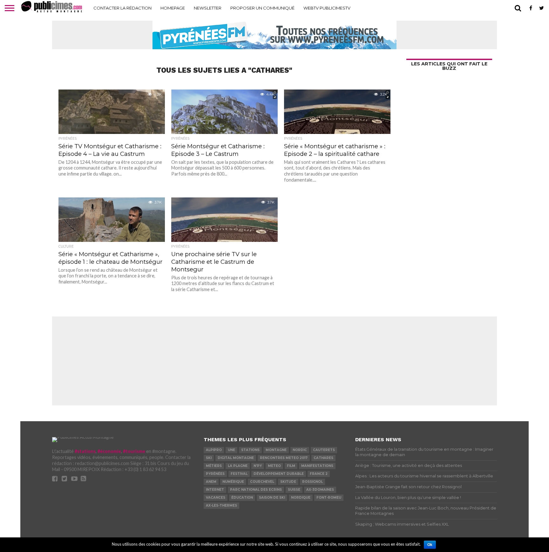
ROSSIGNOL (312, 482)
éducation (242, 497)
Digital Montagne (236, 458)
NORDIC (300, 450)
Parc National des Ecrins (256, 490)
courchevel (262, 482)
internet (215, 490)
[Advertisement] (274, 360)
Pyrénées (215, 474)
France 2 (319, 474)
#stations (85, 451)
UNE (231, 450)
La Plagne (237, 466)
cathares (323, 458)
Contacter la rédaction (122, 7)
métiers (214, 466)
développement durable (279, 474)
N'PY (258, 466)
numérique (233, 482)
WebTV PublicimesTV (326, 7)
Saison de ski (272, 497)
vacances (215, 497)
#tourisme (134, 451)
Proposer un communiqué (262, 7)
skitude (288, 482)
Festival (239, 474)
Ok (429, 544)
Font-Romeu (328, 497)
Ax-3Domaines (320, 490)
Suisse (294, 490)
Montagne (276, 450)
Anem (211, 482)
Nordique (300, 497)
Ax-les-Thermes (221, 505)
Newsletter (207, 7)
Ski (209, 458)
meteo (274, 466)
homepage (172, 7)
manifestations (317, 466)
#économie (109, 451)
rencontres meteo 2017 (284, 458)
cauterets (324, 450)
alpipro (214, 450)
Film (291, 466)
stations (250, 450)
